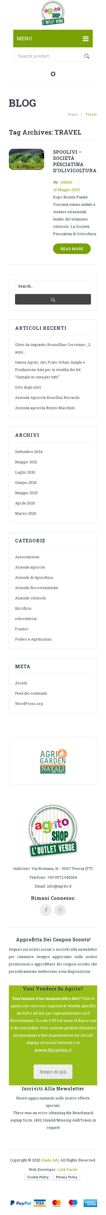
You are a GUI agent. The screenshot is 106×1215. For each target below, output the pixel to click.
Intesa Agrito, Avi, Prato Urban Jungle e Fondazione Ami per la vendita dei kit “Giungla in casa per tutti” (50, 369)
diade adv (50, 1160)
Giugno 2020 (26, 482)
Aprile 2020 (25, 503)
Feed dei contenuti (31, 693)
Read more (71, 248)
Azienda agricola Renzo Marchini (45, 407)
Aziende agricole (30, 567)
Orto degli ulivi (28, 387)
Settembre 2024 (29, 451)
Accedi (21, 683)
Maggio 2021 (26, 461)
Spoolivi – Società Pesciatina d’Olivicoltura (75, 161)
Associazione (27, 556)
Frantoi (21, 628)
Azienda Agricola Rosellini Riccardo (47, 397)
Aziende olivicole (30, 598)
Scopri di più (53, 1071)
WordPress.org (29, 703)
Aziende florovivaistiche (36, 587)
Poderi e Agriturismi (33, 639)
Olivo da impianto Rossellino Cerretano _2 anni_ (52, 348)
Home (73, 114)
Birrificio (23, 608)
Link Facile (67, 1169)
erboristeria (26, 618)
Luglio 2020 (25, 472)
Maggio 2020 (26, 492)
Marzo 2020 (25, 513)
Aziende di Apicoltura (34, 577)
